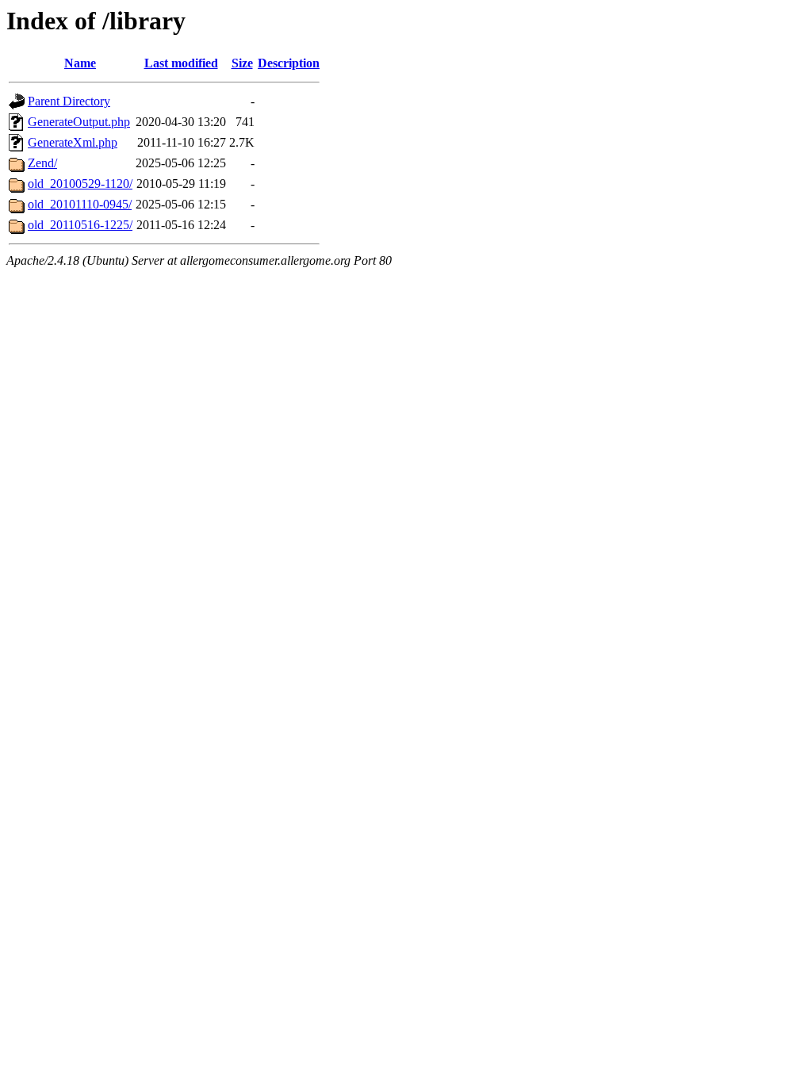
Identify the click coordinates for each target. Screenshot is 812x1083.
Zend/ (42, 163)
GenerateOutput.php (79, 121)
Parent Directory (69, 101)
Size (242, 63)
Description (289, 63)
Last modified (181, 63)
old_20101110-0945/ (80, 204)
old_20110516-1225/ (80, 225)
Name (80, 63)
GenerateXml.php (72, 142)
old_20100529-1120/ (80, 183)
